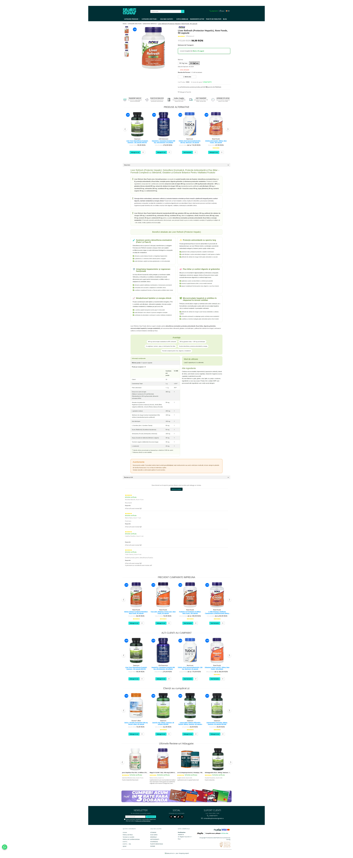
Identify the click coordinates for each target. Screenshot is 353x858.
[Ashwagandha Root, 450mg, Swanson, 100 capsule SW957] (218, 759)
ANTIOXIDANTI (154, 839)
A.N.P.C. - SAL (127, 844)
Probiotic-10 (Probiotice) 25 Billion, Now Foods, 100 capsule (190, 612)
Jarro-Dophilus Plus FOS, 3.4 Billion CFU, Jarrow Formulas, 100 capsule (144, 772)
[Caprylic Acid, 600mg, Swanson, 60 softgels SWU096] (163, 706)
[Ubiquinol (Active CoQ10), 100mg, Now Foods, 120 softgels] (217, 650)
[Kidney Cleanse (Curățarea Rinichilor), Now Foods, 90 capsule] (136, 595)
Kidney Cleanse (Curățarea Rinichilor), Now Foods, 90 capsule (136, 612)
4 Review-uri (190, 36)
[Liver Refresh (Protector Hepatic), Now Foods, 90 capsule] (153, 48)
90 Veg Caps (194, 63)
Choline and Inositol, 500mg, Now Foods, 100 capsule (216, 141)
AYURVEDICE (154, 841)
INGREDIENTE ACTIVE (197, 19)
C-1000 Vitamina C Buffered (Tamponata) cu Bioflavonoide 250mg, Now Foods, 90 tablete (217, 612)
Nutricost (189, 139)
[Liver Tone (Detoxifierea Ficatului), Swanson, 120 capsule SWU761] (137, 124)
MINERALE (153, 837)
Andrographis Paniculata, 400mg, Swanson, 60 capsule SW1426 (217, 723)
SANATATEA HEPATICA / (150, 24)
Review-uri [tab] (128, 477)
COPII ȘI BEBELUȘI (182, 19)
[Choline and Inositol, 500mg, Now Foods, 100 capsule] (216, 124)
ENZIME (152, 846)
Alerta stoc (188, 77)
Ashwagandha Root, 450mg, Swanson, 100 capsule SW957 (223, 772)
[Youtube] (174, 816)
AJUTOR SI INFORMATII (129, 829)
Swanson (137, 139)
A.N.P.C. (125, 841)
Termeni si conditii (128, 837)
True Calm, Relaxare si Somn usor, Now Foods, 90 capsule (163, 612)
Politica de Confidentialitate (142, 821)
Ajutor (124, 846)
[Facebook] (171, 816)
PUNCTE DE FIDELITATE (213, 19)
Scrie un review (176, 489)
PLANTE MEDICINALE (156, 844)
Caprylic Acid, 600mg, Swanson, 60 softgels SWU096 (163, 723)
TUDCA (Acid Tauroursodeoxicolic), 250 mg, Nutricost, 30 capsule (190, 141)
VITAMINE (153, 832)
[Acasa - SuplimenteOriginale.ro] (132, 11)
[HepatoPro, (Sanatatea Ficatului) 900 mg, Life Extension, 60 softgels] (163, 124)
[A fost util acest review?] (140, 508)
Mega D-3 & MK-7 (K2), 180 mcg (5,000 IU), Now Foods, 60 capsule (170, 772)
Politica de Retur (128, 835)
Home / (125, 24)
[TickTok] (178, 816)
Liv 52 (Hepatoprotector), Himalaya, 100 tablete (192, 772)
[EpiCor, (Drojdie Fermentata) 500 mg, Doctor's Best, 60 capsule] (136, 706)
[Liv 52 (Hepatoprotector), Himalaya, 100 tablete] (190, 759)
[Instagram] (181, 816)
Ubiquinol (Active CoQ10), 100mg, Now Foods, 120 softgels (217, 668)
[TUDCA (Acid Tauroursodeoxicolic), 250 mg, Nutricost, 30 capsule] (189, 124)
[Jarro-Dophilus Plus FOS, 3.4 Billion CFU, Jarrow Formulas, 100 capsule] (135, 759)
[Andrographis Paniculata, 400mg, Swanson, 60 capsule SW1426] (217, 706)
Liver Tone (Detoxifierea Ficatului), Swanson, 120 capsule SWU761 (137, 141)
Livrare (125, 832)
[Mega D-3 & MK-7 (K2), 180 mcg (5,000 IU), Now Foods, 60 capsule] (163, 759)
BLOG (225, 19)
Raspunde (128, 505)
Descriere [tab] (127, 165)
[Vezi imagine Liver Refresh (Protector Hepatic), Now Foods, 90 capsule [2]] (126, 45)
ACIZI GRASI (153, 835)
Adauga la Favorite (185, 92)
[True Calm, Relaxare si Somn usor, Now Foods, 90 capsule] (163, 595)
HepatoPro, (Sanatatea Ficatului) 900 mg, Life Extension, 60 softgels (163, 141)
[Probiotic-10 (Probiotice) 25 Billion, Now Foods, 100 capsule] (190, 595)
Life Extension (163, 139)
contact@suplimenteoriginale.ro (213, 818)
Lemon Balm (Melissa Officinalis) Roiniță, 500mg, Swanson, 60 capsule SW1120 (190, 723)
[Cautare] (182, 11)
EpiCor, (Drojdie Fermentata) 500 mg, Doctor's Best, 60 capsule (136, 723)
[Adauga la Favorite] (143, 152)
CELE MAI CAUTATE (155, 829)
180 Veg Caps (183, 63)
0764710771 (213, 816)
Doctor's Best (136, 721)
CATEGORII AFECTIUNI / (135, 24)
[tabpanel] (153, 48)
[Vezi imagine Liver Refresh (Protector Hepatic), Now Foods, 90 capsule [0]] (126, 30)
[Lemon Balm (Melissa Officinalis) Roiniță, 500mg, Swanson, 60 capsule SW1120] (190, 706)
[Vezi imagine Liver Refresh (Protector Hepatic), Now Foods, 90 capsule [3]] (126, 53)
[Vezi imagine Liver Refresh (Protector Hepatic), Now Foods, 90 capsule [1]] (126, 38)
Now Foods (216, 139)
